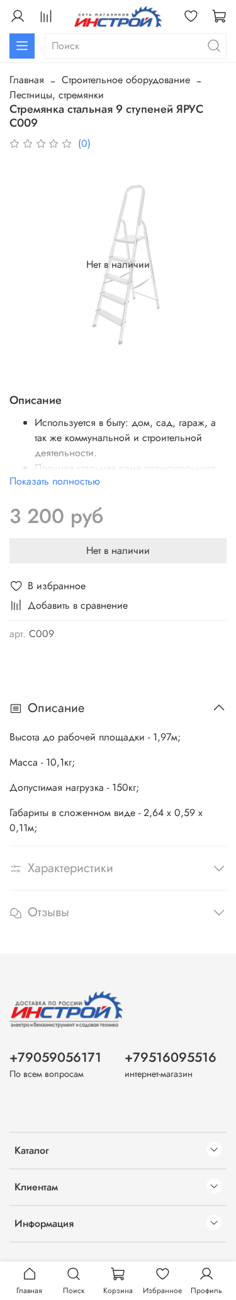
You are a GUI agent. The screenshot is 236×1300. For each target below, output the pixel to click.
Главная (26, 79)
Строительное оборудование (126, 79)
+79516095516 (170, 1057)
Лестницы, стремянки (56, 95)
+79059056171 (55, 1057)
